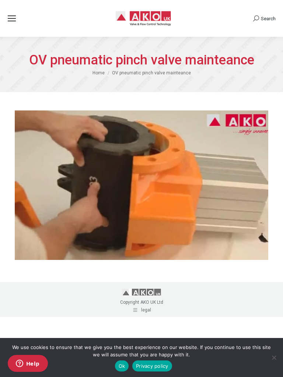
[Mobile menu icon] (11, 18)
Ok (122, 366)
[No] (273, 357)
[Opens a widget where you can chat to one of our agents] (27, 364)
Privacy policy (152, 366)
